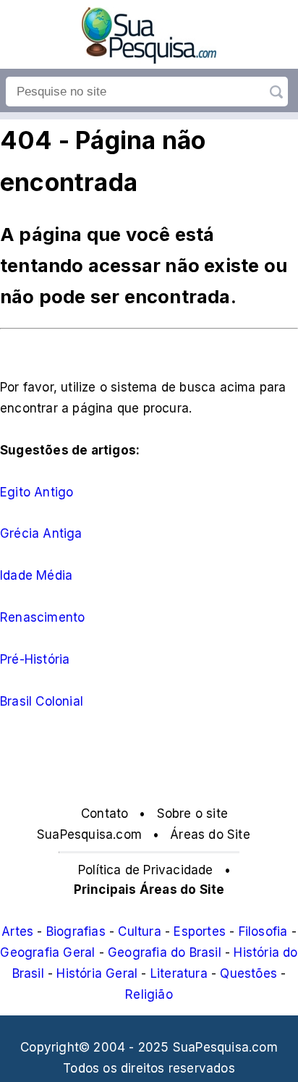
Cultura (139, 931)
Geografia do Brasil (164, 952)
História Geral (96, 973)
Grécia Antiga (41, 533)
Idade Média (36, 575)
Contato (104, 813)
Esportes (200, 931)
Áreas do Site (210, 834)
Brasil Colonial (41, 701)
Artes (17, 931)
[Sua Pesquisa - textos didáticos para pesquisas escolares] (149, 59)
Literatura (179, 973)
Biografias (76, 931)
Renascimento (42, 617)
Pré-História (34, 659)
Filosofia (263, 931)
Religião (149, 994)
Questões (248, 973)
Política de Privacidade (145, 870)
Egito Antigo (36, 492)
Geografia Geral (47, 952)
